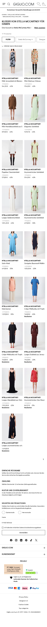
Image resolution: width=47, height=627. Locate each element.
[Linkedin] (21, 540)
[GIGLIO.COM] (23, 4)
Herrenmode (26, 512)
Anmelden (23, 533)
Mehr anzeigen (39, 28)
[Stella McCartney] (25, 39)
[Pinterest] (26, 540)
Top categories (23, 608)
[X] (36, 540)
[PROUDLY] (13, 569)
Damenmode (10, 512)
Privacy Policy (23, 597)
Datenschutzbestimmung (27, 527)
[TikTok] (31, 540)
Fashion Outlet (23, 604)
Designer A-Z (23, 601)
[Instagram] (16, 540)
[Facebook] (11, 540)
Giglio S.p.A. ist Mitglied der (26, 579)
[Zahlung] (23, 588)
